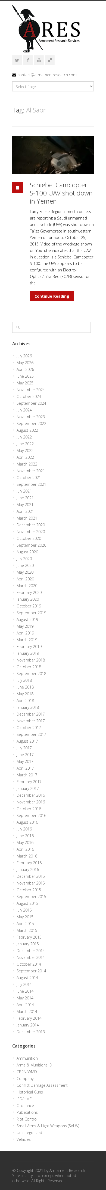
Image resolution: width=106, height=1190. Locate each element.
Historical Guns (30, 1092)
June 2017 (25, 754)
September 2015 (31, 896)
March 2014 (27, 1011)
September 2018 (31, 673)
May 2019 (25, 626)
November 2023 (31, 416)
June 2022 (25, 443)
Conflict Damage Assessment (42, 1085)
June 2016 (25, 835)
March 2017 (27, 774)
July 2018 (24, 680)
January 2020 (28, 599)
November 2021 (31, 470)
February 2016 (29, 862)
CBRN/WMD (27, 1071)
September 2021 (31, 484)
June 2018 (25, 687)
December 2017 (31, 714)
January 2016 (28, 869)
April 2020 (25, 578)
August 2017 (27, 741)
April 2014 (25, 1004)
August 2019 (27, 619)
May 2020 (25, 572)
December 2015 (31, 876)
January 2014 (28, 1025)
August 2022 (27, 430)
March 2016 (27, 856)
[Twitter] (17, 60)
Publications (27, 1112)
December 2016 (31, 795)
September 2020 (31, 545)
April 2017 (25, 768)
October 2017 (29, 727)
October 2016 (29, 808)
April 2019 (25, 633)
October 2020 (29, 538)
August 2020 (27, 551)
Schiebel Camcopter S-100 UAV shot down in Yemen (61, 192)
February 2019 (29, 646)
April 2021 (25, 511)
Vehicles (24, 1139)
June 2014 (25, 991)
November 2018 (31, 660)
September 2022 (31, 423)
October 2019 (29, 606)
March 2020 (27, 585)
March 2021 (27, 518)
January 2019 (28, 653)
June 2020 (25, 565)
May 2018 (25, 693)
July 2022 (24, 437)
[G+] (50, 60)
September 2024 (31, 403)
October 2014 (29, 964)
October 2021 (29, 477)
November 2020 (31, 531)
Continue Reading (52, 296)
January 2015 (28, 943)
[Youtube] (39, 60)
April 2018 (25, 700)
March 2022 (27, 464)
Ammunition (27, 1058)
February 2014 (29, 1018)
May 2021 (25, 504)
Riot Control (27, 1119)
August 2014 (27, 977)
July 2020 (24, 558)
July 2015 (24, 910)
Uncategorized (29, 1132)
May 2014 (25, 997)
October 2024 (29, 396)
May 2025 (25, 382)
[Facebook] (28, 60)
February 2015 (29, 937)
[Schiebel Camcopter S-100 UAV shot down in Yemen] (53, 155)
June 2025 (25, 376)
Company (25, 1078)
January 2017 (28, 788)
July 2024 (24, 410)
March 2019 (27, 639)
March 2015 (27, 930)
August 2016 (27, 822)
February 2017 (29, 781)
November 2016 (31, 802)
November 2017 (31, 720)
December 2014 (31, 950)
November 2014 (31, 957)
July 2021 (24, 491)
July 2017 (24, 747)
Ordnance (25, 1105)
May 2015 (25, 916)
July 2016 (24, 829)
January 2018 (28, 707)
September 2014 (31, 970)
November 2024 (31, 389)
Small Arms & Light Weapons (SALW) (48, 1125)
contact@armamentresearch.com (47, 74)
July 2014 (24, 984)
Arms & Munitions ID (34, 1065)
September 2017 (31, 734)
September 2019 (31, 612)
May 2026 (25, 362)
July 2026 (24, 355)
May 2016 (25, 842)
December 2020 (31, 524)
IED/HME (24, 1098)
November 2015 (31, 883)
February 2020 (29, 592)
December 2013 (31, 1031)
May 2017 (25, 761)
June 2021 (25, 497)
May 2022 (25, 450)
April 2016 (25, 849)
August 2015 (27, 903)
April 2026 (25, 369)
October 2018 (29, 666)
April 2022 (25, 457)
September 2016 (31, 815)
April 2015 (25, 923)
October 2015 (29, 889)
